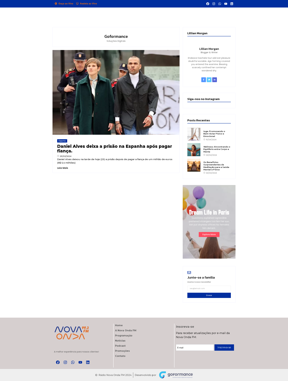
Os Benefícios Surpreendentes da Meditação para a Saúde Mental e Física (216, 166)
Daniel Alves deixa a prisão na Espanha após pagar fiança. (114, 148)
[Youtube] (226, 4)
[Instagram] (214, 4)
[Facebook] (208, 4)
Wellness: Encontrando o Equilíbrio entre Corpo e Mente (216, 149)
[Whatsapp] (220, 4)
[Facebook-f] (203, 79)
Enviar (209, 295)
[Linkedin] (232, 4)
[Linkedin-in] (214, 79)
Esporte (62, 141)
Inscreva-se (224, 347)
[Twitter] (209, 79)
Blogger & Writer (209, 52)
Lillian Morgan (209, 49)
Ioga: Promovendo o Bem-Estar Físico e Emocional (214, 134)
